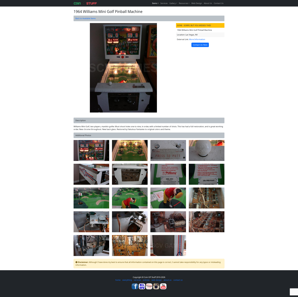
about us (167, 280)
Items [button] (154, 3)
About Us (208, 3)
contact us (178, 280)
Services (164, 3)
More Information (197, 39)
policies (146, 280)
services (137, 280)
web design (157, 280)
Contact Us (219, 3)
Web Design (196, 3)
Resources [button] (183, 3)
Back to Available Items (85, 18)
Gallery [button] (172, 3)
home (117, 280)
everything (127, 280)
